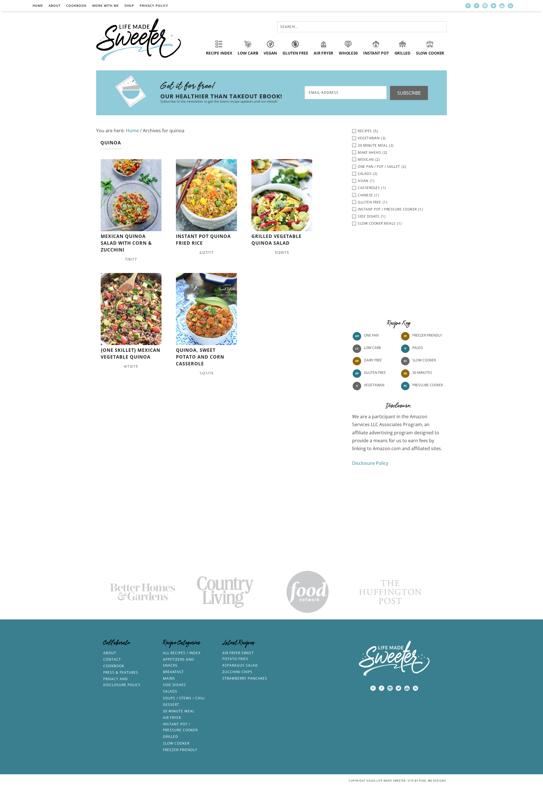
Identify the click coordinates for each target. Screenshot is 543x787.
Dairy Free (373, 360)
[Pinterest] (468, 5)
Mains (169, 678)
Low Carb (372, 347)
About (55, 5)
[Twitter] (493, 5)
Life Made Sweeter (138, 39)
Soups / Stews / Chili (184, 698)
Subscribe (409, 93)
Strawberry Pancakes (244, 678)
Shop (129, 5)
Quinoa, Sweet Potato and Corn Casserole (200, 357)
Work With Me (105, 5)
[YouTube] (502, 5)
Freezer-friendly (180, 749)
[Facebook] (476, 5)
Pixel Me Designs (432, 780)
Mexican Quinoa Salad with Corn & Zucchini (126, 243)
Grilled (170, 736)
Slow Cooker (424, 360)
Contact (112, 659)
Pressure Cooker (427, 385)
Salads (170, 691)
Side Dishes (174, 684)
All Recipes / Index (182, 653)
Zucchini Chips (237, 671)
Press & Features (120, 672)
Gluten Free (375, 372)
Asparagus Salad (240, 665)
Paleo (417, 347)
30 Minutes (422, 372)
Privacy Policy (154, 5)
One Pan (371, 335)
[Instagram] (485, 5)
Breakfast (173, 671)
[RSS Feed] (510, 5)
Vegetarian (374, 385)
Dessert (171, 704)
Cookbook (76, 5)
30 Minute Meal (179, 711)
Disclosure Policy (370, 463)
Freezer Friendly (427, 335)
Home (38, 5)
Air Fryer (172, 717)
